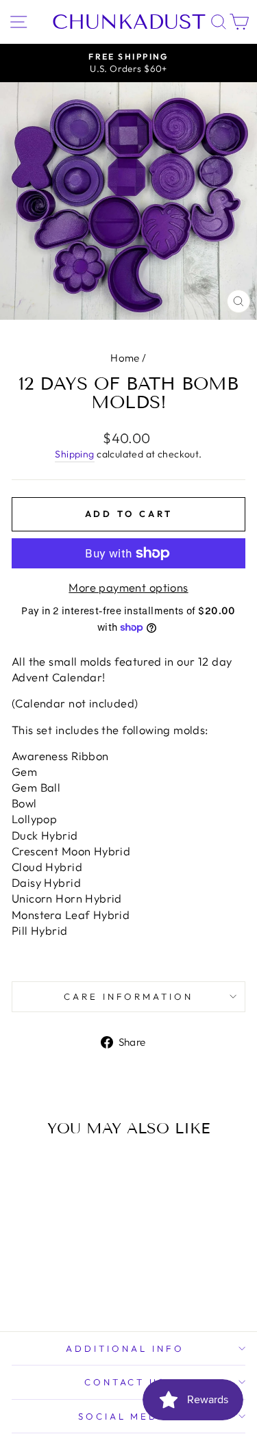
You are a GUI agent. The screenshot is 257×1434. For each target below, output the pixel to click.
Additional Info (125, 1348)
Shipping (74, 454)
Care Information (129, 996)
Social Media (125, 1416)
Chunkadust (129, 22)
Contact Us (125, 1381)
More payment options (128, 587)
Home (125, 357)
